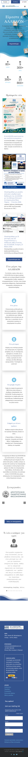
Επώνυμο (8, 728)
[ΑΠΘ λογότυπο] (14, 491)
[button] (3, 503)
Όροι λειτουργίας (15, 742)
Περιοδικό (7, 689)
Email (7, 715)
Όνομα (7, 721)
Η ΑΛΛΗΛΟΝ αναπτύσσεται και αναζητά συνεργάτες (13, 137)
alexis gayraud (19, 751)
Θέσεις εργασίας (8, 695)
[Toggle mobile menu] (25, 6)
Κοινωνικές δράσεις (9, 693)
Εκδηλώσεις (7, 687)
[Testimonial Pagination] (6, 590)
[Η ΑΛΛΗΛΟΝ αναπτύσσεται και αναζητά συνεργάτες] (14, 115)
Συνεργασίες (7, 691)
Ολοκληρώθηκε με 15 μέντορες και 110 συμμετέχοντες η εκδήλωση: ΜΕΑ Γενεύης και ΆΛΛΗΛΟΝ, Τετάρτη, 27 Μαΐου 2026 (13, 241)
